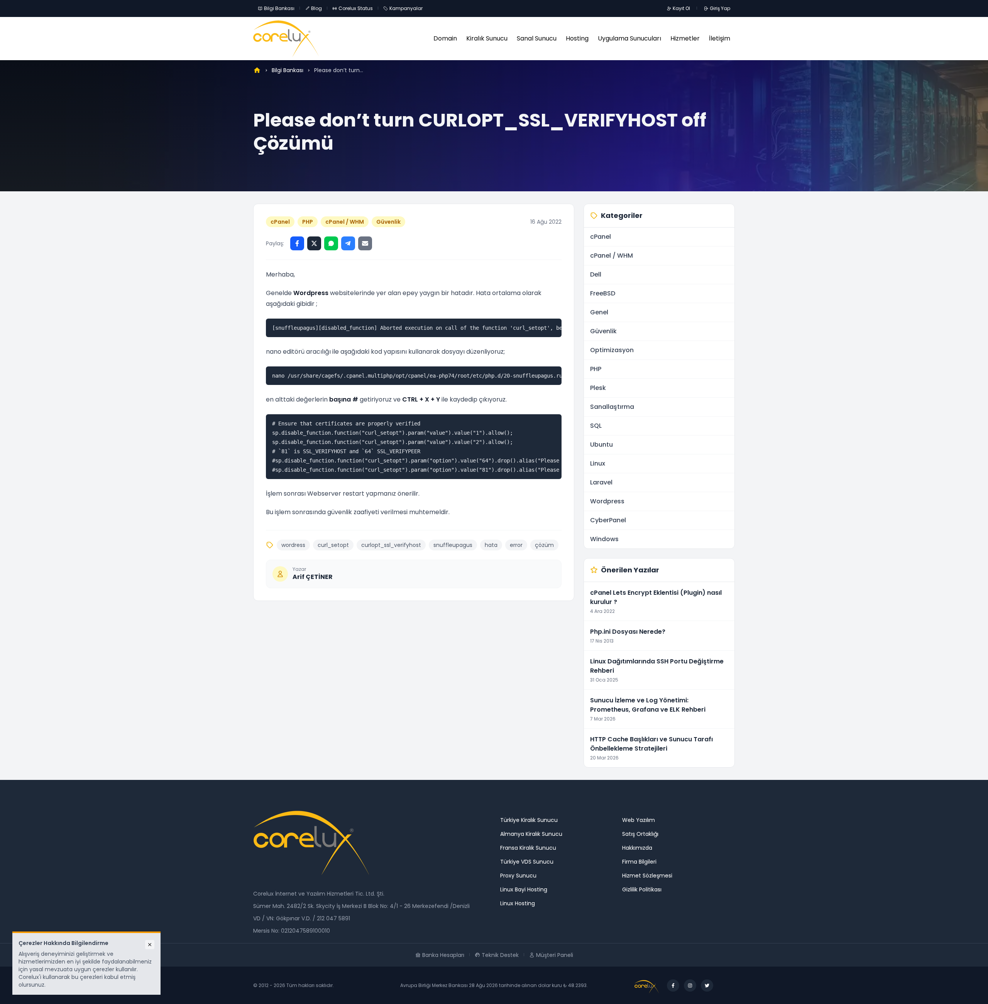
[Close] (149, 944)
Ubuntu (601, 444)
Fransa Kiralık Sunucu (528, 848)
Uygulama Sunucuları (629, 38)
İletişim (719, 38)
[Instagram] (690, 985)
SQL (596, 425)
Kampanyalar (406, 8)
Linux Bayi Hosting (523, 889)
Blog (316, 8)
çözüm (544, 545)
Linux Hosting (517, 903)
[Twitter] (314, 243)
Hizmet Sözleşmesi (647, 875)
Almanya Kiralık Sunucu (531, 834)
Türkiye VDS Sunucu (526, 862)
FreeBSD (602, 293)
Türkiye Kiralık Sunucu (529, 820)
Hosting (577, 38)
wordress (293, 545)
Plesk (598, 387)
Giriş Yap (720, 8)
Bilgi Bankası (279, 8)
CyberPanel (608, 520)
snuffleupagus (452, 545)
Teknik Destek (500, 955)
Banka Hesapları (443, 955)
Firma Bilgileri (639, 862)
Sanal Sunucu (537, 38)
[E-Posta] (365, 243)
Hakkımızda (637, 848)
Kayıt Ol (681, 8)
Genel (599, 312)
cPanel (280, 222)
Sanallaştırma (612, 406)
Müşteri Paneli (554, 955)
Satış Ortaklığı (640, 834)
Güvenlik (388, 222)
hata (491, 545)
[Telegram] (348, 243)
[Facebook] (297, 243)
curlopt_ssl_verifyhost (391, 545)
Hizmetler (685, 38)
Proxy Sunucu (518, 875)
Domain (445, 38)
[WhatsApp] (331, 243)
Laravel (601, 482)
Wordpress (607, 501)
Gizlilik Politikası (641, 889)
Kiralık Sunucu (487, 38)
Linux (597, 463)
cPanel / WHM (344, 222)
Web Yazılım (638, 820)
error (516, 545)
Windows (604, 539)
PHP (307, 222)
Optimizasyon (612, 350)
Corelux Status (355, 8)
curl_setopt (333, 545)
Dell (595, 274)
